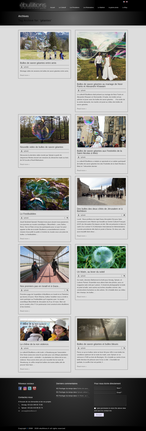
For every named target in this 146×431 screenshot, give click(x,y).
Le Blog (124, 7)
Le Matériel (101, 7)
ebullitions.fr (44, 428)
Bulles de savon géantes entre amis (38, 63)
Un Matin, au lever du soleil (90, 272)
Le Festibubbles (28, 214)
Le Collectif (62, 7)
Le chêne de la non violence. (34, 344)
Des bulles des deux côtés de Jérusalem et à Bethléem (100, 210)
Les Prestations (74, 7)
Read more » (25, 75)
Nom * (119, 388)
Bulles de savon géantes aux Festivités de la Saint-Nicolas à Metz (99, 152)
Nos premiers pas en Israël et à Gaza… (40, 286)
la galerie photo (113, 7)
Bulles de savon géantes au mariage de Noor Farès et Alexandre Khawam (100, 85)
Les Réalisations (88, 7)
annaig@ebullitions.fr (29, 411)
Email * (119, 392)
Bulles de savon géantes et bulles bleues (97, 344)
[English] (127, 1)
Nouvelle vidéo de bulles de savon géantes (41, 147)
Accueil (52, 7)
